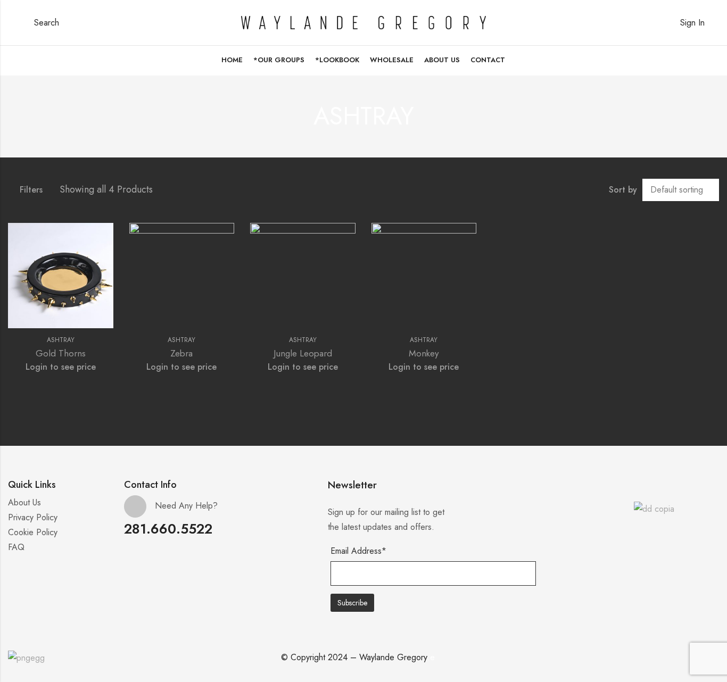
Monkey (424, 353)
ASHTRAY (61, 340)
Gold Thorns (61, 353)
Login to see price (61, 367)
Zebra (181, 353)
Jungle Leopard (303, 353)
